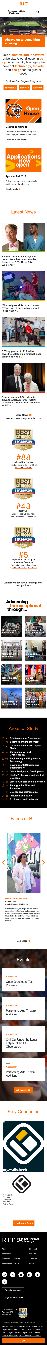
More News (22, 415)
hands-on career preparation (24, 567)
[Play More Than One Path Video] (23, 863)
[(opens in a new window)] (4, 1274)
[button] (4, 12)
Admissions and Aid (10, 1263)
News (31, 1263)
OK (23, 1340)
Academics (6, 1253)
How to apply (12, 189)
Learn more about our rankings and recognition (23, 584)
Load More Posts (23, 1223)
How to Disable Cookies (30, 1335)
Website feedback (13, 1290)
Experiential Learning (11, 1258)
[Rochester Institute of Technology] (24, 4)
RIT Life (32, 1253)
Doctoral (37, 87)
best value (24, 513)
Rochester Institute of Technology (16, 12)
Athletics (33, 1258)
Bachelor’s (10, 87)
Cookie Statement (10, 1335)
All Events (22, 1090)
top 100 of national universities (26, 466)
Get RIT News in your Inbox (22, 418)
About (4, 1249)
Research (33, 1249)
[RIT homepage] (20, 1240)
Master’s (24, 87)
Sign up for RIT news (14, 1297)
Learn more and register (17, 139)
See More (23, 940)
